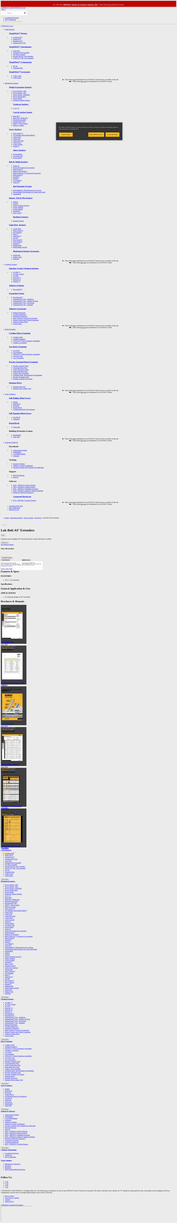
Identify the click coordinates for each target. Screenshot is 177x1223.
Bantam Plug (17, 245)
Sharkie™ (16, 243)
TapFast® (16, 419)
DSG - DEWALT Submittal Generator (25, 489)
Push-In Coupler (18, 125)
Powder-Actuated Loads (21, 377)
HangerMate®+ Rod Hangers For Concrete (27, 190)
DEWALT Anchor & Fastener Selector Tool (80, 5)
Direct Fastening (10, 329)
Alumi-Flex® (17, 408)
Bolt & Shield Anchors (18, 162)
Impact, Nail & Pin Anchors (20, 198)
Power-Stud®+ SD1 (19, 91)
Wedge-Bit (16, 255)
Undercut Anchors (20, 104)
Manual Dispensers (19, 313)
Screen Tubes (17, 324)
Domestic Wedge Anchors (21, 100)
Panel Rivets (14, 423)
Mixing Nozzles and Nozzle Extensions (26, 320)
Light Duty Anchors (17, 225)
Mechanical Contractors (12, 1164)
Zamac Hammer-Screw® (21, 205)
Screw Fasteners (10, 394)
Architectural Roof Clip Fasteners (24, 409)
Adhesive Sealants (16, 285)
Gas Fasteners (17, 352)
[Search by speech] (25, 13)
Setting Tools (17, 257)
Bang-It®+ (16, 116)
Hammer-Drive (15, 383)
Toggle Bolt (17, 229)
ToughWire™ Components (20, 62)
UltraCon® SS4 (18, 141)
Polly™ (15, 234)
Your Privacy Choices (12, 1198)
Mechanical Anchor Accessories (26, 251)
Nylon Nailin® (18, 209)
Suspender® (17, 194)
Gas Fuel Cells (18, 356)
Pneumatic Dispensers (20, 316)
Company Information (8, 1150)
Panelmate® (17, 435)
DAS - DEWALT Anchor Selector (24, 485)
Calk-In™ (16, 182)
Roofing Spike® (18, 221)
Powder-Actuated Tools (20, 366)
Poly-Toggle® (17, 242)
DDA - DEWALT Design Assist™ (24, 487)
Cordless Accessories (20, 343)
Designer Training (19, 464)
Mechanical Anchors (11, 83)
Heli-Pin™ (16, 211)
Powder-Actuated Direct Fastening (23, 362)
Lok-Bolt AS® (18, 156)
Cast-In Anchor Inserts (22, 112)
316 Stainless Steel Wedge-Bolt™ (24, 135)
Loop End (16, 51)
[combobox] (16, 13)
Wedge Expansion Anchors (20, 87)
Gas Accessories (18, 358)
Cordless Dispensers (19, 314)
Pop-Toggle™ (17, 240)
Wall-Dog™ (17, 236)
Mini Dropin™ (18, 175)
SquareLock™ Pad (19, 43)
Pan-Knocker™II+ (19, 122)
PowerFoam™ (18, 297)
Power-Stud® (17, 98)
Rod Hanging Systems (22, 186)
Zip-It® (15, 238)
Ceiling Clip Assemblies (21, 373)
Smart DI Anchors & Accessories (24, 168)
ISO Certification (10, 19)
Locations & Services (12, 18)
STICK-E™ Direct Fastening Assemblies (26, 341)
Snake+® (16, 166)
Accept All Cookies (112, 134)
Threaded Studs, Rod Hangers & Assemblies (27, 375)
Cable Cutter (17, 76)
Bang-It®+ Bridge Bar (20, 118)
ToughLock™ (17, 37)
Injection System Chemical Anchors (24, 268)
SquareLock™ (18, 41)
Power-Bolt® (17, 158)
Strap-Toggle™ (18, 231)
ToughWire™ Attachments (20, 47)
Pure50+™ (16, 281)
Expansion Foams (16, 293)
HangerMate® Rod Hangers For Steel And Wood (29, 192)
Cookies (7, 1200)
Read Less (5, 542)
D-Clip (15, 66)
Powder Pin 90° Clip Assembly (23, 56)
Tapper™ (16, 146)
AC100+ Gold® (18, 274)
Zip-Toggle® (17, 232)
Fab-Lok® (16, 427)
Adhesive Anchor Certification (23, 466)
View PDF (4, 644)
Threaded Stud (18, 68)
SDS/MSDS (17, 452)
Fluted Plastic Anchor (20, 247)
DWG (3, 569)
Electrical (8, 1166)
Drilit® (15, 402)
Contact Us (8, 1155)
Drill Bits (16, 259)
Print (3, 535)
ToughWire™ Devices (18, 33)
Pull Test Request (18, 475)
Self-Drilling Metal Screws (20, 398)
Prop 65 (15, 477)
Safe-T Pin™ (17, 213)
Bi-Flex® (16, 406)
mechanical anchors (16, 518)
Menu (3, 9)
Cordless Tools (18, 337)
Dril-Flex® (16, 404)
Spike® (15, 202)
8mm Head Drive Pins (20, 371)
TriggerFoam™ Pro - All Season (23, 303)
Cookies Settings (65, 134)
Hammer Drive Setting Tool (22, 388)
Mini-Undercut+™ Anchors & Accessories (27, 173)
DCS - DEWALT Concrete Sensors (24, 500)
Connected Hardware (22, 497)
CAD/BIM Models (19, 454)
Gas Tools (16, 351)
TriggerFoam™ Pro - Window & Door (25, 301)
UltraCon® (16, 139)
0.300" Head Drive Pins (21, 370)
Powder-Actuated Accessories (22, 379)
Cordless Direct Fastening (19, 333)
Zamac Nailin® (18, 207)
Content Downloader (12, 1140)
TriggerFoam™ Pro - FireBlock (23, 299)
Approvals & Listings (20, 450)
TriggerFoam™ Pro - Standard (23, 305)
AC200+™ (16, 272)
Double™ (16, 177)
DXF (7, 569)
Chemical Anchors (11, 264)
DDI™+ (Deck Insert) (20, 123)
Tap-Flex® (16, 417)
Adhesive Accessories (17, 309)
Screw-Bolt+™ (18, 133)
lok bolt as (38, 518)
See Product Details (7, 544)
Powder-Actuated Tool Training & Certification (28, 467)
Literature (16, 456)
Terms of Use (9, 1201)
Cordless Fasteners (19, 339)
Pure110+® (17, 280)
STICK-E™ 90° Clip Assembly (23, 58)
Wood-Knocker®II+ (19, 120)
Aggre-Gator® (18, 144)
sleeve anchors (28, 518)
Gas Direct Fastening (18, 347)
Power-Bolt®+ (18, 154)
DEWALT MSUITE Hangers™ (23, 492)
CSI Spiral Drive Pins (20, 368)
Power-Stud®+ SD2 (19, 93)
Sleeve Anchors (19, 150)
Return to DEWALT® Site (13, 21)
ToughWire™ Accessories (19, 72)
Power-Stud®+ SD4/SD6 (21, 95)
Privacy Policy (9, 1196)
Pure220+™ (17, 278)
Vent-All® (16, 437)
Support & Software (11, 442)
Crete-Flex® (17, 143)
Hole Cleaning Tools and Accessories (25, 318)
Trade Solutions (6, 1160)
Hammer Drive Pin (19, 387)
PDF (10, 569)
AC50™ (16, 276)
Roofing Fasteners (20, 217)
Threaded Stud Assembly (21, 53)
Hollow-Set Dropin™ (20, 171)
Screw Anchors (15, 129)
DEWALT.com (14, 510)
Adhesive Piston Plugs (20, 322)
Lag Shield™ (17, 180)
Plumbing (8, 1168)
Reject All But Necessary (96, 134)
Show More (5, 879)
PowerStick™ (17, 289)
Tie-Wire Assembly (19, 54)
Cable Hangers (10, 29)
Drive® (15, 204)
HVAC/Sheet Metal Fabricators (15, 1169)
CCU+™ (16, 108)
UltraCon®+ (17, 137)
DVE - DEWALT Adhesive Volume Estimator (28, 491)
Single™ (16, 179)
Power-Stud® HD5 (19, 97)
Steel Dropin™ (18, 169)
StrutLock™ (17, 39)
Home (7, 518)
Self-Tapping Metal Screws (20, 413)
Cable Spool (17, 78)
